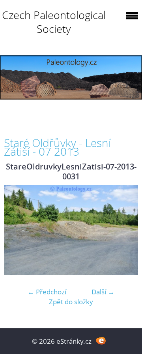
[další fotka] (125, 230)
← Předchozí (47, 291)
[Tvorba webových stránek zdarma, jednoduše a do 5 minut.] (100, 340)
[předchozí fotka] (17, 230)
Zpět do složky (71, 301)
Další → (103, 291)
